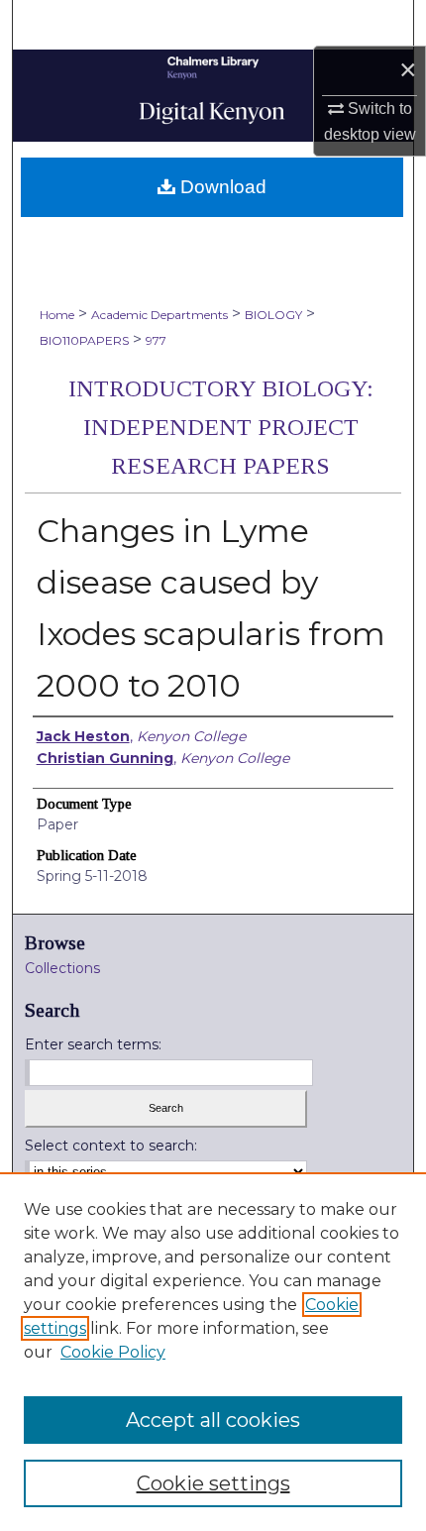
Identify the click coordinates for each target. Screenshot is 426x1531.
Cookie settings (213, 1483)
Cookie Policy (112, 1352)
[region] (213, 1351)
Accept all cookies (213, 1420)
